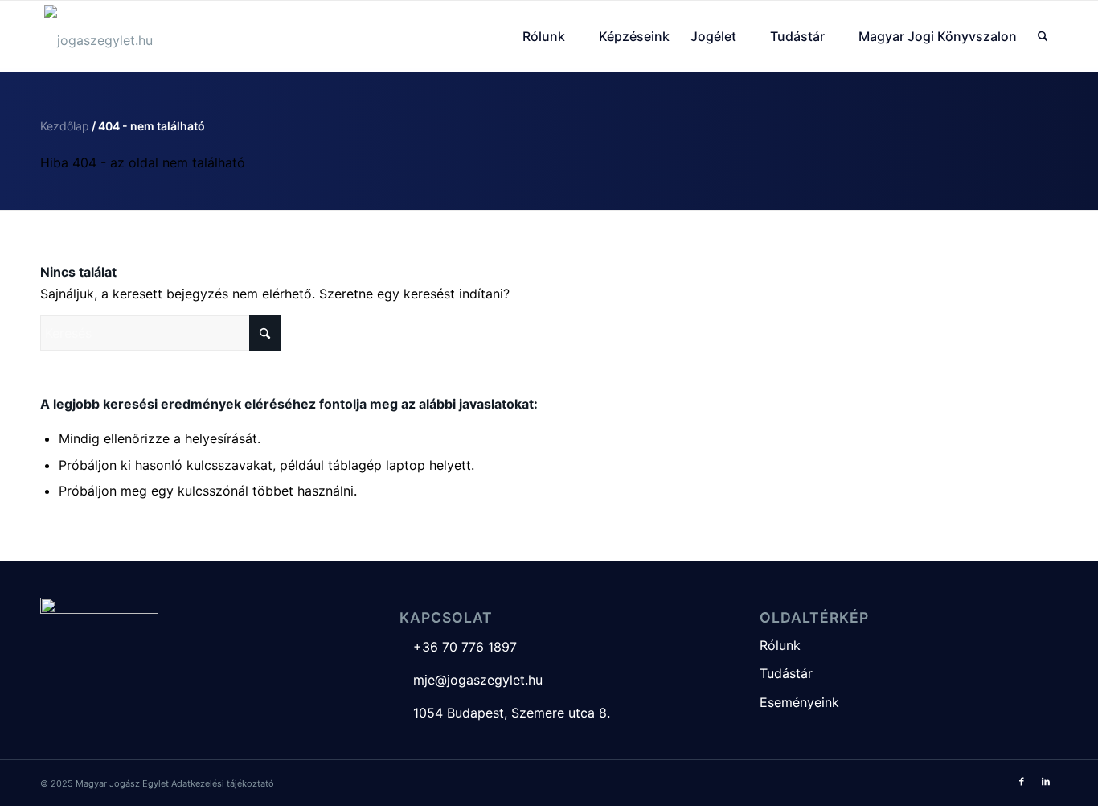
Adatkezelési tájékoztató (222, 783)
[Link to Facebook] (1022, 781)
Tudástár (786, 673)
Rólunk (780, 645)
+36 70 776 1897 (458, 647)
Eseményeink (799, 702)
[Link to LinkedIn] (1046, 781)
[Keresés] (1043, 36)
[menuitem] (550, 36)
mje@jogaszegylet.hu (471, 680)
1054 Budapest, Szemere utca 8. (504, 713)
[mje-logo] (98, 36)
